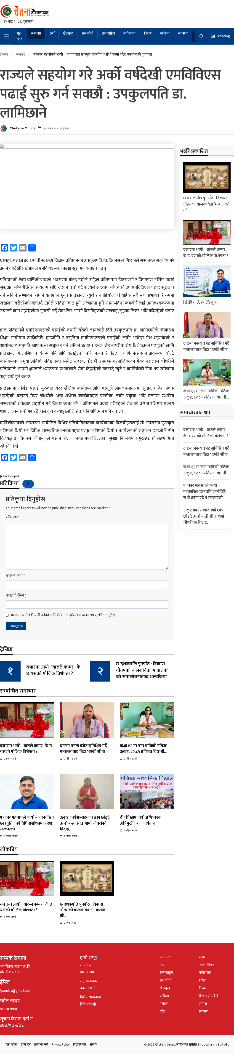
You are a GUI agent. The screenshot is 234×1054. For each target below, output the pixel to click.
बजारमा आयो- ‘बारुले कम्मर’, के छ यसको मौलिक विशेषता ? (53, 670)
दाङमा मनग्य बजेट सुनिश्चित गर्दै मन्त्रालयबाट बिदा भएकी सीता (83, 749)
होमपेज (4, 54)
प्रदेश (163, 1012)
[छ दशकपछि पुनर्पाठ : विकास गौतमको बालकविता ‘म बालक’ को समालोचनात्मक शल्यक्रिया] (87, 878)
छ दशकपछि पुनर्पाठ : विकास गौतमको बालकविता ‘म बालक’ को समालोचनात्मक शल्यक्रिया (142, 670)
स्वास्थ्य (183, 33)
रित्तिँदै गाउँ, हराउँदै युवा (200, 302)
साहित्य (165, 33)
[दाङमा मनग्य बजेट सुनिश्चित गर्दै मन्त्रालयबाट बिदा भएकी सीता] (87, 720)
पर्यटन (164, 1004)
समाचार (36, 33)
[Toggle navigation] (6, 36)
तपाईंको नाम (15, 576)
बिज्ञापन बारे (79, 1044)
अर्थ (52, 33)
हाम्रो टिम (26, 1044)
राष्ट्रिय (202, 980)
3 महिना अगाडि (130, 831)
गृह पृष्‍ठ (20, 36)
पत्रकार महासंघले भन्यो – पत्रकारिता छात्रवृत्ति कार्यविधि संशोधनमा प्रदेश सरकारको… (27, 823)
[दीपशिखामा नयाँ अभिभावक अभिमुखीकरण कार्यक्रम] (147, 792)
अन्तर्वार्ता (87, 33)
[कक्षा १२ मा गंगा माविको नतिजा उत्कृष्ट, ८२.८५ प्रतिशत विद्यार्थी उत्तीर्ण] (147, 720)
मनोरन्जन (129, 33)
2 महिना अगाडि (70, 759)
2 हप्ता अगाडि (10, 759)
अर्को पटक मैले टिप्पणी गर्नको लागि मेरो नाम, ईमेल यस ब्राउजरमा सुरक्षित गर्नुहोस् (62, 615)
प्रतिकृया (12, 517)
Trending (222, 36)
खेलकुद (68, 33)
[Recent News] (201, 36)
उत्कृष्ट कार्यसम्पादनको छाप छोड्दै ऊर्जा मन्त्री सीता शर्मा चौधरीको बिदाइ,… (85, 823)
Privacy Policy (60, 1044)
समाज (203, 1004)
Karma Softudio (218, 1044)
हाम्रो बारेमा (11, 1044)
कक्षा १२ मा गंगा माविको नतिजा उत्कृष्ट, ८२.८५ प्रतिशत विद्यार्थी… (143, 749)
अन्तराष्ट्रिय (108, 33)
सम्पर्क (93, 1044)
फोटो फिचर (206, 965)
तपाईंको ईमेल (16, 595)
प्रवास (202, 957)
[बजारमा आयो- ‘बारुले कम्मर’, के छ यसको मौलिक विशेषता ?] (27, 720)
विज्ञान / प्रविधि (208, 996)
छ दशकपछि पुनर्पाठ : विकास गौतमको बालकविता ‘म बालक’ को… (83, 910)
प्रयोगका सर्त (41, 1044)
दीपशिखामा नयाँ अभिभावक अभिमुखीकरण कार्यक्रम (140, 820)
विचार (148, 33)
